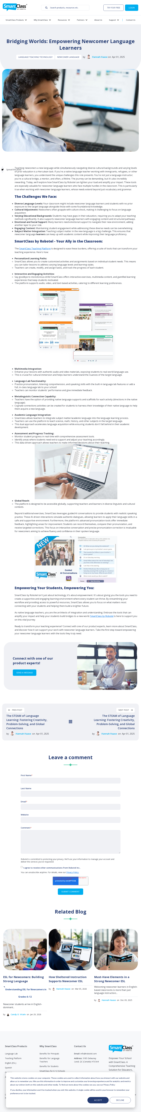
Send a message (24, 672)
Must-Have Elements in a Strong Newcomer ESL (111, 979)
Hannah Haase (100, 56)
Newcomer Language (68, 57)
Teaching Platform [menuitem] (13, 1058)
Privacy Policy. (72, 872)
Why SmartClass (41, 20)
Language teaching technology (35, 57)
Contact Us (130, 20)
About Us (98, 20)
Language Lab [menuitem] (11, 1053)
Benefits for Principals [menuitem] (49, 1053)
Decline (120, 1100)
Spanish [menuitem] (8, 1067)
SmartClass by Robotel (101, 616)
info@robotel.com (89, 1053)
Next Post (124, 710)
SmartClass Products (15, 20)
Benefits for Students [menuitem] (49, 1066)
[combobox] (65, 7)
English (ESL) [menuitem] (10, 1063)
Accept (98, 1100)
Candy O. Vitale (18, 1014)
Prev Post (16, 710)
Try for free (113, 7)
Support (112, 20)
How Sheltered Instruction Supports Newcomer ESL (68, 979)
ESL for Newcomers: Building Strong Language (23, 979)
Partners (80, 20)
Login (132, 7)
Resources (62, 20)
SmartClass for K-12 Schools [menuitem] (52, 1071)
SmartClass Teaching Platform (35, 248)
